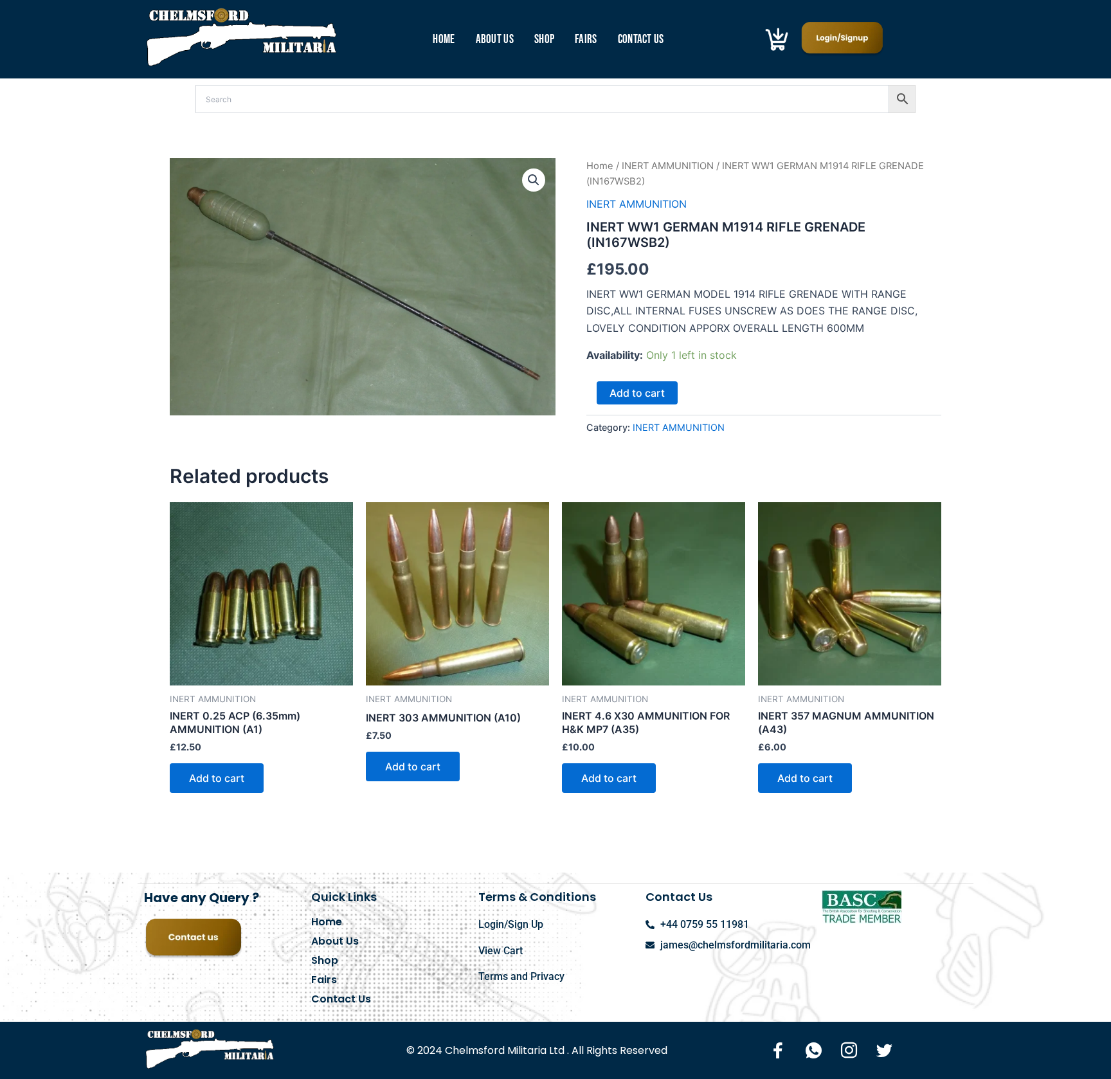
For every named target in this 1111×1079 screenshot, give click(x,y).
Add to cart (637, 392)
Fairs (586, 39)
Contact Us (641, 39)
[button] (533, 180)
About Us (495, 39)
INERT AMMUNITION (668, 166)
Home (444, 39)
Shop (544, 39)
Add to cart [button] (216, 778)
